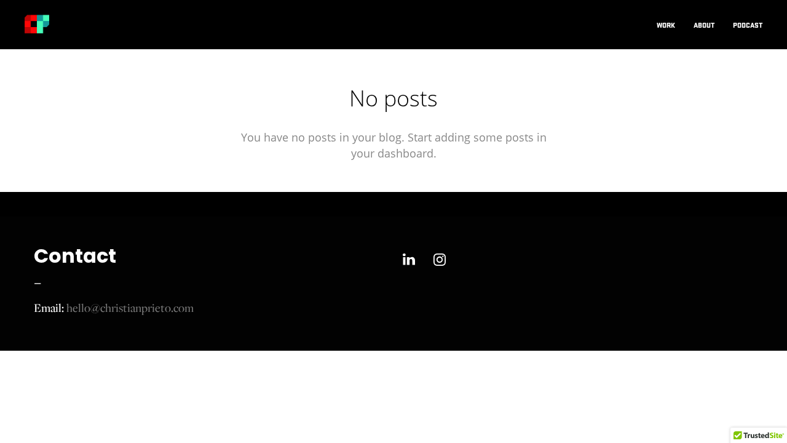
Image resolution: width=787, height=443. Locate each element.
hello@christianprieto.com (130, 307)
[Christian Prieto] (37, 25)
